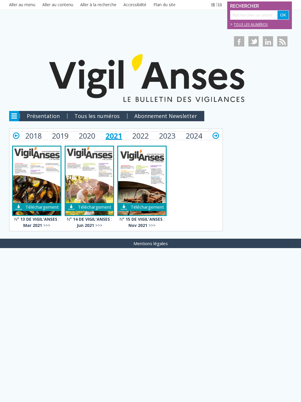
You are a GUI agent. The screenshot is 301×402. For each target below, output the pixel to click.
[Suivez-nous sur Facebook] (239, 41)
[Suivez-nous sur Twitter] (253, 41)
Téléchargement (42, 207)
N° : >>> (36, 222)
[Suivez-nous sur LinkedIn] (268, 41)
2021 (114, 136)
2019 (60, 136)
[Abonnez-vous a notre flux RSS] (282, 41)
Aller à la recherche (98, 4)
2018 (33, 136)
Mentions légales (150, 243)
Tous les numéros (251, 24)
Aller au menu (22, 4)
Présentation (43, 115)
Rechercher (236, 6)
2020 (87, 136)
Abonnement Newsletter (165, 115)
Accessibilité (134, 4)
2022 (140, 136)
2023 (167, 136)
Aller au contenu (57, 4)
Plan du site (164, 4)
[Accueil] (150, 59)
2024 (194, 136)
